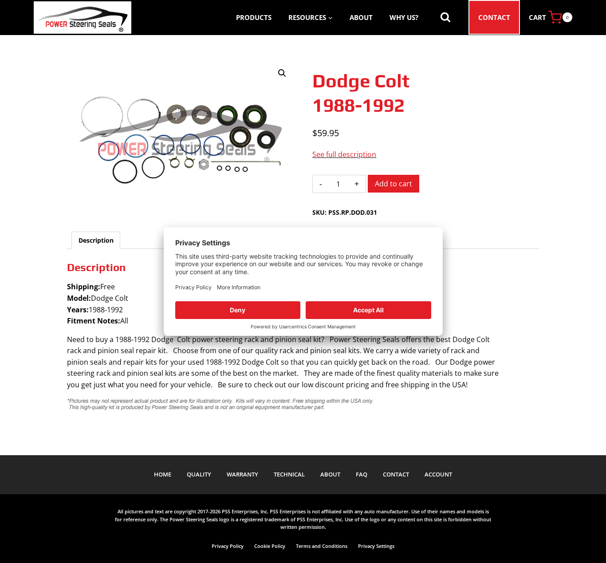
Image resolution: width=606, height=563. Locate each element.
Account (438, 474)
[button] (282, 73)
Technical (289, 474)
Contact (494, 17)
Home (162, 474)
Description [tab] (96, 240)
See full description (344, 154)
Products (254, 17)
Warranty (242, 474)
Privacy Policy (228, 546)
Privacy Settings (376, 546)
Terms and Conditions (321, 546)
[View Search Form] (445, 17)
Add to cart (393, 184)
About (361, 17)
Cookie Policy (269, 546)
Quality (199, 474)
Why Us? (404, 17)
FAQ (361, 474)
